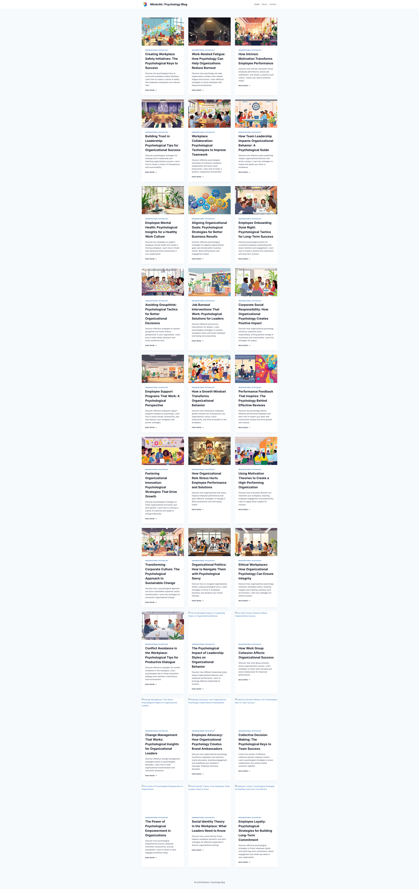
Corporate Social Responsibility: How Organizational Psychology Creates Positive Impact (253, 314)
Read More (151, 90)
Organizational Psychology (156, 50)
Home (256, 4)
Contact (272, 4)
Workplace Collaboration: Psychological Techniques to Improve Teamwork (209, 145)
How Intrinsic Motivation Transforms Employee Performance (256, 58)
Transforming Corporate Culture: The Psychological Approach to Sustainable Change (162, 574)
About (264, 4)
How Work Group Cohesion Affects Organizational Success (256, 652)
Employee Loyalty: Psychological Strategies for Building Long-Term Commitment (255, 831)
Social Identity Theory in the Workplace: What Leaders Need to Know (209, 826)
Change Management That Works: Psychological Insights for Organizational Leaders (162, 744)
